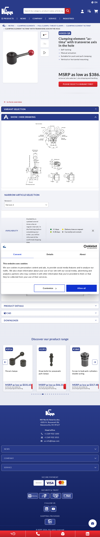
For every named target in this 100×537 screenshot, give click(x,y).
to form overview (14, 102)
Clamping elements (26, 26)
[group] (16, 368)
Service (8, 467)
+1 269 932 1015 (51, 437)
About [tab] (83, 254)
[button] (31, 394)
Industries (68, 18)
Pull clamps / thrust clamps (50, 26)
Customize (48, 288)
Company (37, 18)
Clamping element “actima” (78, 26)
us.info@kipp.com (51, 441)
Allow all (81, 288)
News (7, 449)
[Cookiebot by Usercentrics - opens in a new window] (85, 247)
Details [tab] (50, 254)
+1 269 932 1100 (51, 434)
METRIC (11, 26)
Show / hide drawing (23, 117)
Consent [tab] (17, 254)
